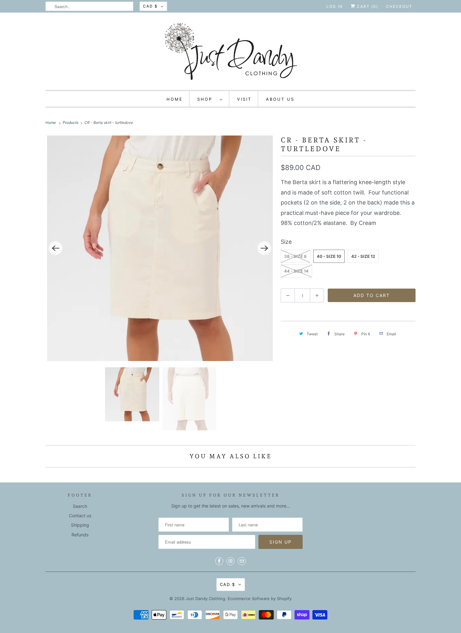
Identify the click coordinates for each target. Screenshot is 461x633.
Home (175, 99)
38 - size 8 (295, 256)
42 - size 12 (363, 256)
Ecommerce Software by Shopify (260, 598)
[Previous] (55, 248)
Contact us (80, 515)
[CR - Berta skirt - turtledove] (160, 248)
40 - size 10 (329, 256)
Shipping (80, 525)
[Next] (264, 248)
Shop (207, 99)
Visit (244, 99)
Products (71, 122)
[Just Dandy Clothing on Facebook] (219, 561)
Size (286, 241)
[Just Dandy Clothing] (230, 53)
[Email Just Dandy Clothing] (242, 561)
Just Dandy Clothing (205, 598)
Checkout (399, 6)
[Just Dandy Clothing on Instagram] (230, 561)
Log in (334, 6)
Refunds (80, 534)
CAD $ (150, 6)
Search (80, 506)
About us (280, 99)
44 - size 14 (296, 271)
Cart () (366, 6)
